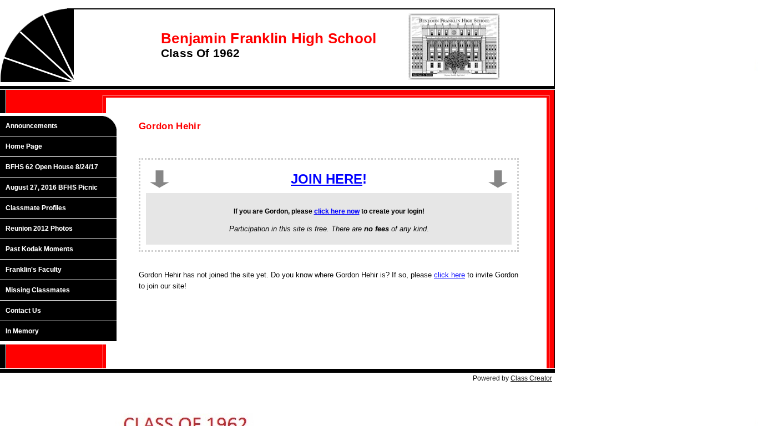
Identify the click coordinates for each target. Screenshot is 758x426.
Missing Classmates (38, 290)
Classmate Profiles (36, 208)
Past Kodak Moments (39, 249)
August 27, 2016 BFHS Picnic (52, 187)
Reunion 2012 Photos (39, 228)
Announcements (32, 126)
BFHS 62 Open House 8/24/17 (52, 167)
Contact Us (23, 311)
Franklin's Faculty (34, 269)
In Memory (22, 331)
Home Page (24, 146)
